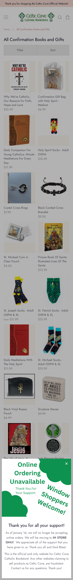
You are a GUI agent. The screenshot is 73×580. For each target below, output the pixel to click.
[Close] (66, 463)
